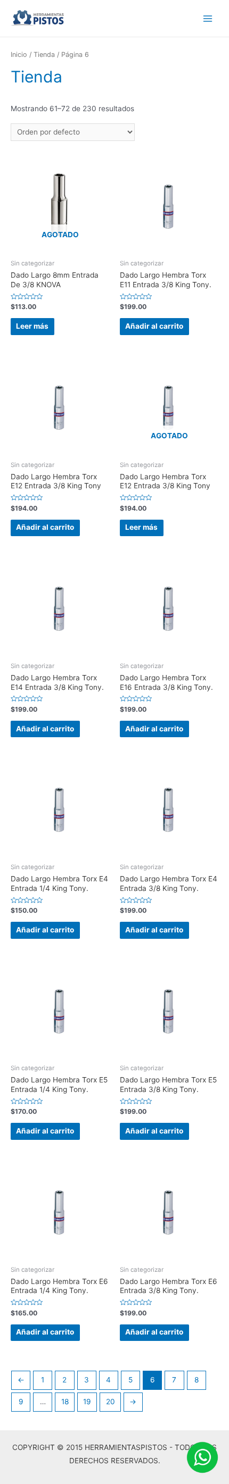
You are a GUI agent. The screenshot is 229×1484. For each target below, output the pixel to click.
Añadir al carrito (154, 326)
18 (65, 1401)
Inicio (19, 55)
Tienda (44, 55)
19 (87, 1401)
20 (110, 1401)
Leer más (32, 326)
